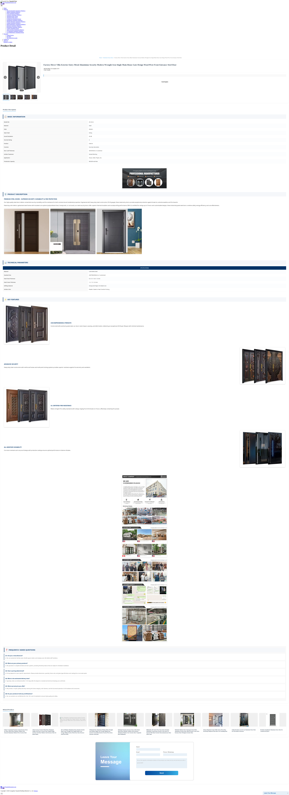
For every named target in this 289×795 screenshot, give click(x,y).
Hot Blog (9, 36)
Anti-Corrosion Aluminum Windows (15, 29)
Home (5, 8)
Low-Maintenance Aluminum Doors (15, 32)
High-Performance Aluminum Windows (16, 24)
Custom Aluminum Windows (13, 23)
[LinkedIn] (2, 4)
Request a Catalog (8, 42)
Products (6, 9)
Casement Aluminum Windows (14, 15)
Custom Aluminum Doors (13, 28)
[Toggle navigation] (2, 5)
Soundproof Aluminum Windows (14, 20)
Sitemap (36, 791)
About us (6, 40)
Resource (6, 34)
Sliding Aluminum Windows (13, 12)
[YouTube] (3, 4)
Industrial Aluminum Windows (14, 25)
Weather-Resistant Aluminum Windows (16, 21)
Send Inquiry (164, 81)
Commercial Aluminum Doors (14, 19)
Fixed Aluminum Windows (13, 13)
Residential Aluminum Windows (14, 27)
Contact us (6, 39)
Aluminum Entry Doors (12, 16)
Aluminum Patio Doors (12, 17)
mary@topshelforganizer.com (9, 2)
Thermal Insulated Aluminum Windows (16, 10)
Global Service (10, 35)
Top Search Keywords (12, 38)
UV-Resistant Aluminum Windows (15, 31)
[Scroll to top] (2, 793)
